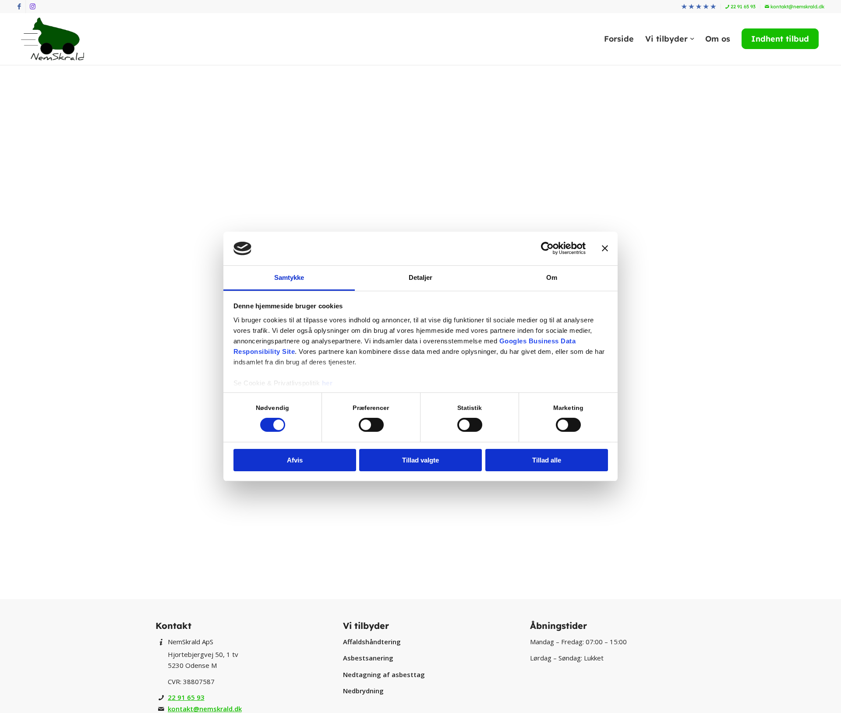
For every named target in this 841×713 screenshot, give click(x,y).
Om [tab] (551, 277)
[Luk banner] (605, 248)
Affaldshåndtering (372, 641)
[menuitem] (699, 7)
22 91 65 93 (742, 7)
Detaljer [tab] (421, 277)
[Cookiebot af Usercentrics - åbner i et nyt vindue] (547, 248)
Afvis (295, 460)
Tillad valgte (420, 460)
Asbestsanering (368, 657)
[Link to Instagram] (32, 6)
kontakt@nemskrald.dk (796, 7)
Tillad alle (546, 460)
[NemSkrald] (52, 39)
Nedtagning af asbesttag (384, 674)
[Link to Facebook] (19, 6)
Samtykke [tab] (289, 277)
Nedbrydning (363, 690)
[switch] (371, 425)
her (327, 383)
